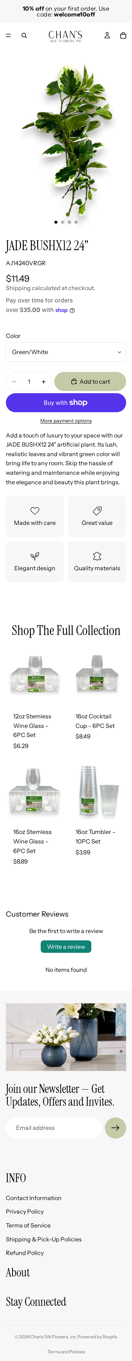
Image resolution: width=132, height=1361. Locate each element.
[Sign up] (115, 1128)
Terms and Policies (66, 1351)
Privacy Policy (25, 1211)
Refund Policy (25, 1252)
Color (13, 335)
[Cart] (123, 35)
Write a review (66, 946)
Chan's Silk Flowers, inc (53, 1336)
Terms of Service (28, 1225)
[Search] (24, 35)
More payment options (66, 421)
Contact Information (34, 1198)
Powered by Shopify (97, 1336)
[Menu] (8, 35)
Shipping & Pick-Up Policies (44, 1239)
